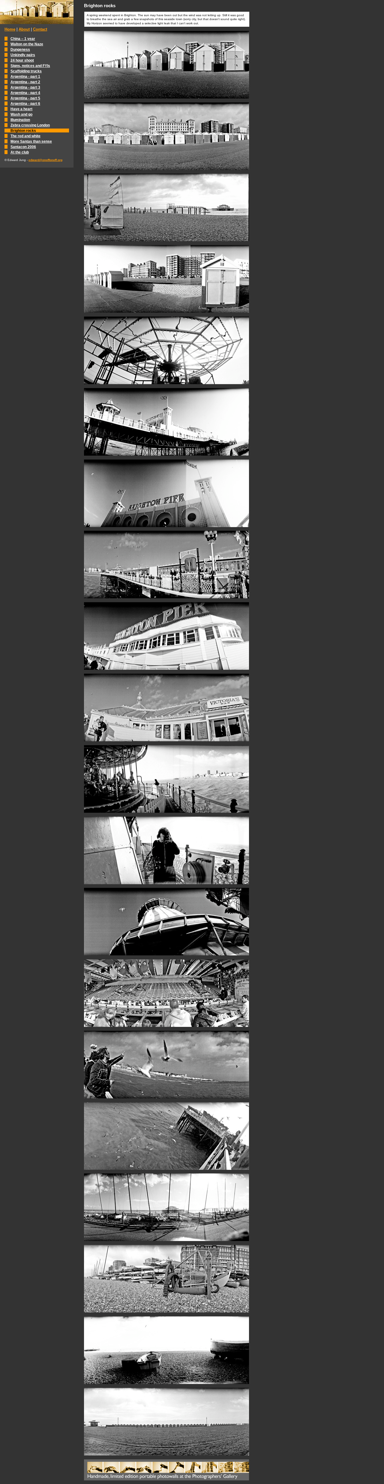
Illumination (20, 120)
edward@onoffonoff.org (45, 160)
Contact (40, 29)
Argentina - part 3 (25, 87)
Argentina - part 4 (25, 93)
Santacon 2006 (23, 147)
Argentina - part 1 (25, 76)
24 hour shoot (22, 60)
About (24, 29)
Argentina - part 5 (25, 98)
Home (9, 29)
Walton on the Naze (26, 44)
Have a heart (21, 109)
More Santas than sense (31, 141)
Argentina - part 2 (25, 82)
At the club (19, 152)
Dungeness (20, 49)
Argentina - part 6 (25, 103)
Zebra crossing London (30, 125)
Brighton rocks (23, 130)
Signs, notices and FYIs (30, 66)
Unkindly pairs (22, 55)
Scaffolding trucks (26, 71)
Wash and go (21, 114)
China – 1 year (22, 39)
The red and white (25, 136)
